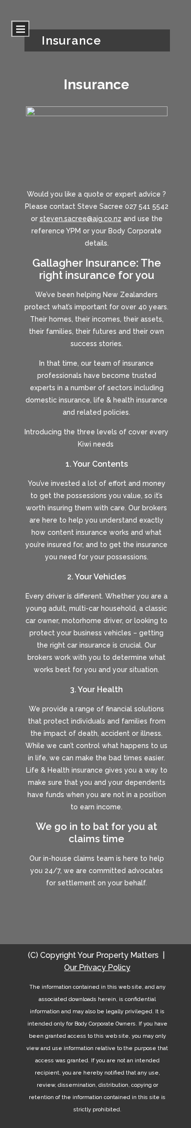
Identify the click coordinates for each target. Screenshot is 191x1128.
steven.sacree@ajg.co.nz (80, 219)
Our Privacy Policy (97, 967)
